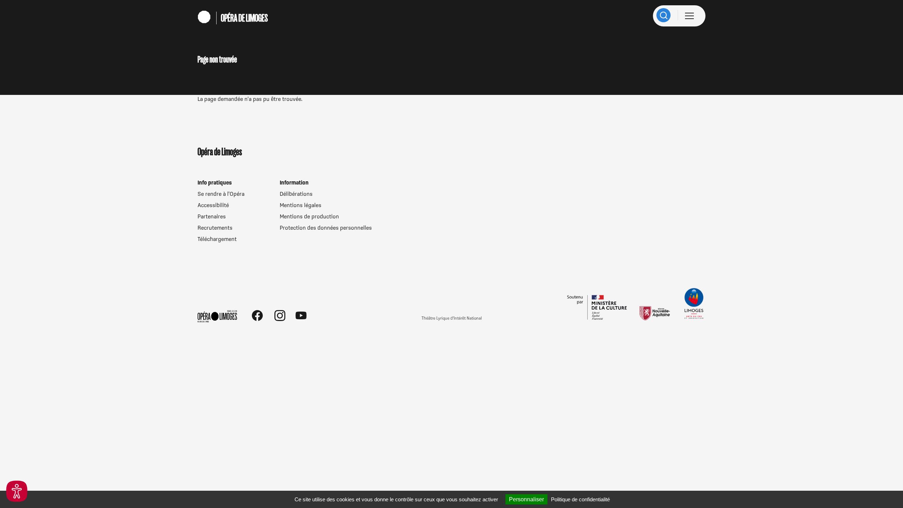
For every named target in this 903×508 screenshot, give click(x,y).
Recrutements (215, 227)
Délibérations (296, 193)
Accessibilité (213, 205)
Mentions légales (300, 205)
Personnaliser (526, 499)
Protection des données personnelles (326, 227)
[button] (17, 491)
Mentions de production (309, 216)
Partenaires (212, 216)
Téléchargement (217, 239)
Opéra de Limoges (244, 18)
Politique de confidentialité (580, 499)
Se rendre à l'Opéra (221, 193)
